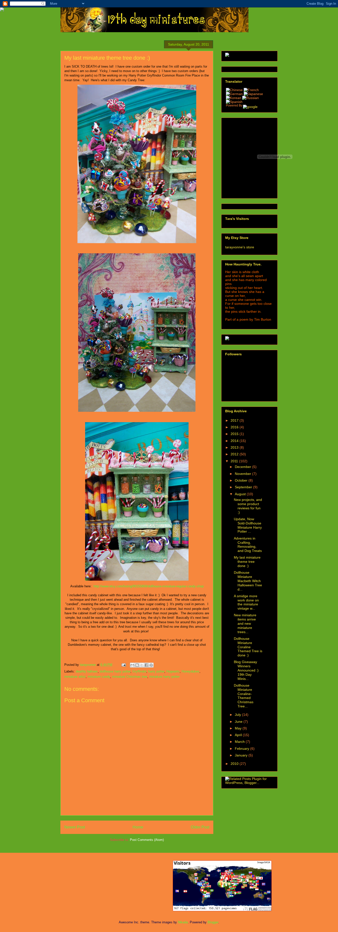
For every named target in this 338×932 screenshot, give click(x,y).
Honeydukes (190, 671)
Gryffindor (139, 671)
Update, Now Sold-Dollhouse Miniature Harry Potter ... (248, 525)
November (243, 474)
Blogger (213, 922)
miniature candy (99, 676)
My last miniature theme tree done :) (247, 561)
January (241, 755)
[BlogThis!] (137, 665)
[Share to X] (141, 665)
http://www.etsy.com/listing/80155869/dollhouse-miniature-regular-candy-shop (149, 586)
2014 (235, 441)
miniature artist (75, 676)
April (239, 735)
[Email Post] (123, 665)
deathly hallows (87, 671)
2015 (235, 434)
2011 (235, 461)
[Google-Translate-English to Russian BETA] (250, 98)
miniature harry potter (164, 676)
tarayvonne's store (239, 247)
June (239, 722)
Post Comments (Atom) (147, 840)
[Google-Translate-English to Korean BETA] (234, 98)
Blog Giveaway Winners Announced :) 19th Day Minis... (246, 670)
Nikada (183, 922)
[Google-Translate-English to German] (234, 94)
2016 (235, 427)
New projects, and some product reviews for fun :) (248, 506)
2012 (235, 454)
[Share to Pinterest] (151, 665)
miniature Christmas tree (129, 676)
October (241, 480)
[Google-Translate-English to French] (242, 90)
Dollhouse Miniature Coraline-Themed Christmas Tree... (243, 695)
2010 (235, 764)
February (242, 749)
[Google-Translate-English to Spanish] (234, 102)
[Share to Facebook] (146, 665)
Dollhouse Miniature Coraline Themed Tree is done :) (248, 647)
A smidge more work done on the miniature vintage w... (246, 602)
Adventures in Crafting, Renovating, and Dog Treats (248, 544)
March (240, 742)
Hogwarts (173, 671)
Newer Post (74, 827)
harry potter (156, 671)
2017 (235, 420)
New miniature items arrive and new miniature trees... (245, 623)
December (243, 467)
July (238, 715)
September (244, 487)
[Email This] (132, 665)
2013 (235, 447)
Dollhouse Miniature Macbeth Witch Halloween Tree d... (248, 580)
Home (138, 827)
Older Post (200, 827)
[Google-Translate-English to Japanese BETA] (253, 94)
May (238, 728)
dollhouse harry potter (115, 671)
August (241, 494)
